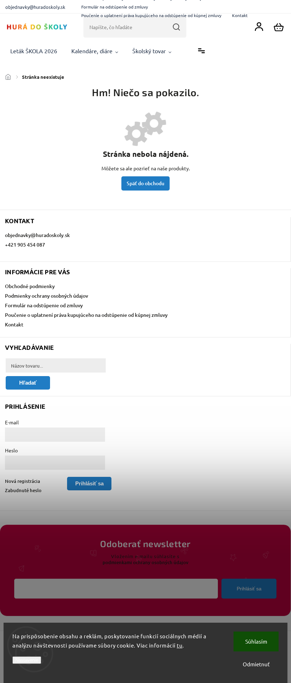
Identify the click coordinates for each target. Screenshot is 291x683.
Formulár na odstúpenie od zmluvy (114, 7)
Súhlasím (256, 641)
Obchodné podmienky (30, 286)
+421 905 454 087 (25, 244)
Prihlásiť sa (249, 588)
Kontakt (240, 15)
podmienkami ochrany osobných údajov (145, 562)
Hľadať (176, 27)
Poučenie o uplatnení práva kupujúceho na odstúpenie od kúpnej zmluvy (151, 15)
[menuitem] (33, 51)
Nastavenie (26, 660)
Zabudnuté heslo (23, 490)
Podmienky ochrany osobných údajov (46, 295)
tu (179, 645)
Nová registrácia (22, 481)
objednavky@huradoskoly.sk (37, 235)
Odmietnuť (256, 664)
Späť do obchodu (145, 183)
